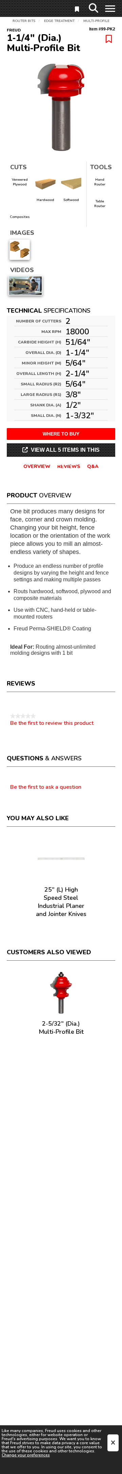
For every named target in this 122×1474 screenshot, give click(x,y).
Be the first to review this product (52, 723)
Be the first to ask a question (45, 787)
